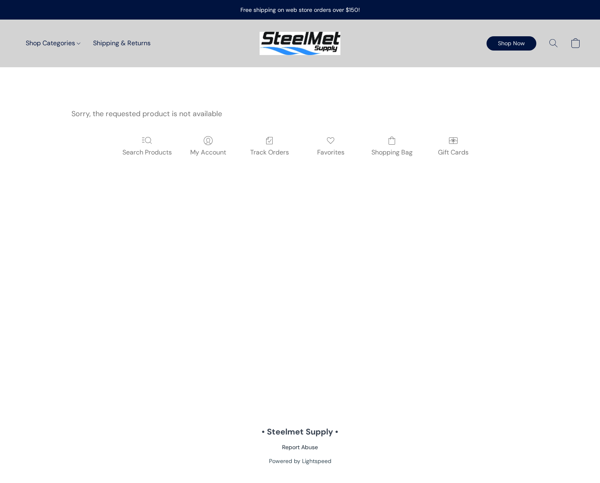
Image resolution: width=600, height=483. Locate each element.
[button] (300, 43)
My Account (208, 152)
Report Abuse (300, 447)
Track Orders (269, 152)
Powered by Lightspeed (300, 461)
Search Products (147, 152)
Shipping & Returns (122, 43)
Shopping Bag (392, 152)
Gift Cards (453, 152)
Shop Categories (51, 43)
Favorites (330, 152)
